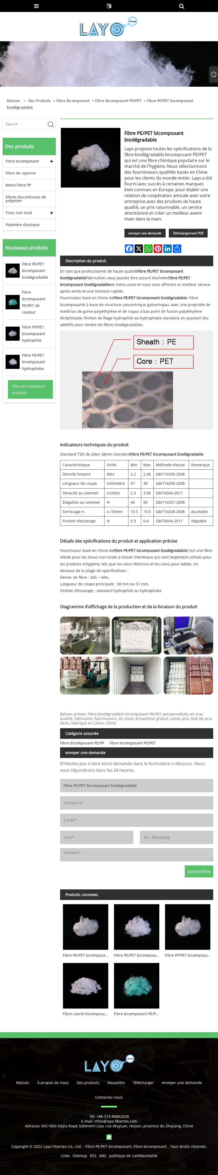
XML (103, 1155)
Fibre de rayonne (21, 173)
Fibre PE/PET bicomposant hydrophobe (138, 955)
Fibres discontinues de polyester (26, 198)
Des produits (39, 100)
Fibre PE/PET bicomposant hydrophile (87, 955)
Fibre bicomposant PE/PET (118, 100)
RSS (93, 1155)
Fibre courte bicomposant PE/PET (87, 1013)
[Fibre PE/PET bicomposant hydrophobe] (136, 926)
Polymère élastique (23, 224)
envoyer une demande (145, 233)
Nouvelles (116, 1082)
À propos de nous (53, 1082)
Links (65, 1155)
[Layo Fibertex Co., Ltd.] (108, 26)
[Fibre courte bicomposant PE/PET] (85, 984)
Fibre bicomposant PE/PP (82, 742)
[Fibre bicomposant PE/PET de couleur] (136, 984)
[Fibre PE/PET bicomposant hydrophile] (85, 926)
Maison (22, 1082)
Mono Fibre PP (18, 185)
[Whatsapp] (109, 1137)
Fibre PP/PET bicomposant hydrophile (189, 955)
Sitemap (80, 1155)
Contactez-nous (109, 1097)
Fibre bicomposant (73, 100)
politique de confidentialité (133, 1155)
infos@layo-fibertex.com (115, 1121)
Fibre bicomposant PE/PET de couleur (138, 1013)
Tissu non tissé (19, 212)
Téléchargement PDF (188, 233)
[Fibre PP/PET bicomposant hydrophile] (187, 926)
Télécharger (143, 1082)
